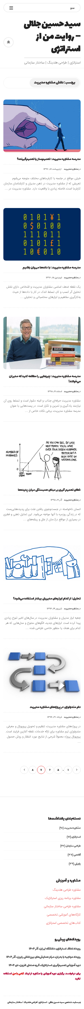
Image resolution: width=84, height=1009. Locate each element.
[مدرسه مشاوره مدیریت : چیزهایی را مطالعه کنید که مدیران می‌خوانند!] (42, 343)
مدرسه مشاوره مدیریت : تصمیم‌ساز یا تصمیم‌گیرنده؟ (49, 159)
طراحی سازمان (73, 845)
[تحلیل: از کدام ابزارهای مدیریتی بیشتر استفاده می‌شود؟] (42, 565)
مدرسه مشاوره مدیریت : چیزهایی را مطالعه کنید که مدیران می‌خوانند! (45, 379)
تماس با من (18, 973)
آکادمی (77, 854)
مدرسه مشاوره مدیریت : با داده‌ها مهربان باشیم (52, 267)
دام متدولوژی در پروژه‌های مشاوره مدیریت (55, 707)
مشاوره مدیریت (71, 169)
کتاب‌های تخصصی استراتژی (63, 923)
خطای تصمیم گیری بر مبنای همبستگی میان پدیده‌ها (49, 490)
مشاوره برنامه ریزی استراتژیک (63, 898)
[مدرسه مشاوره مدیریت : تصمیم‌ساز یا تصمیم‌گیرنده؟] (42, 126)
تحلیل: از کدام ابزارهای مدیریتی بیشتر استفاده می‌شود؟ (47, 598)
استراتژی (76, 837)
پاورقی (78, 863)
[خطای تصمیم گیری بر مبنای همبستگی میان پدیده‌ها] (42, 456)
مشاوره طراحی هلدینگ (67, 890)
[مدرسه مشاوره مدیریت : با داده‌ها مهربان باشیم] (42, 234)
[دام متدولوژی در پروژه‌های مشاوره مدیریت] (42, 674)
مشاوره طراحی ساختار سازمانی (62, 906)
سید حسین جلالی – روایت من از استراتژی (52, 37)
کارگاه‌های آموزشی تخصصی (64, 914)
